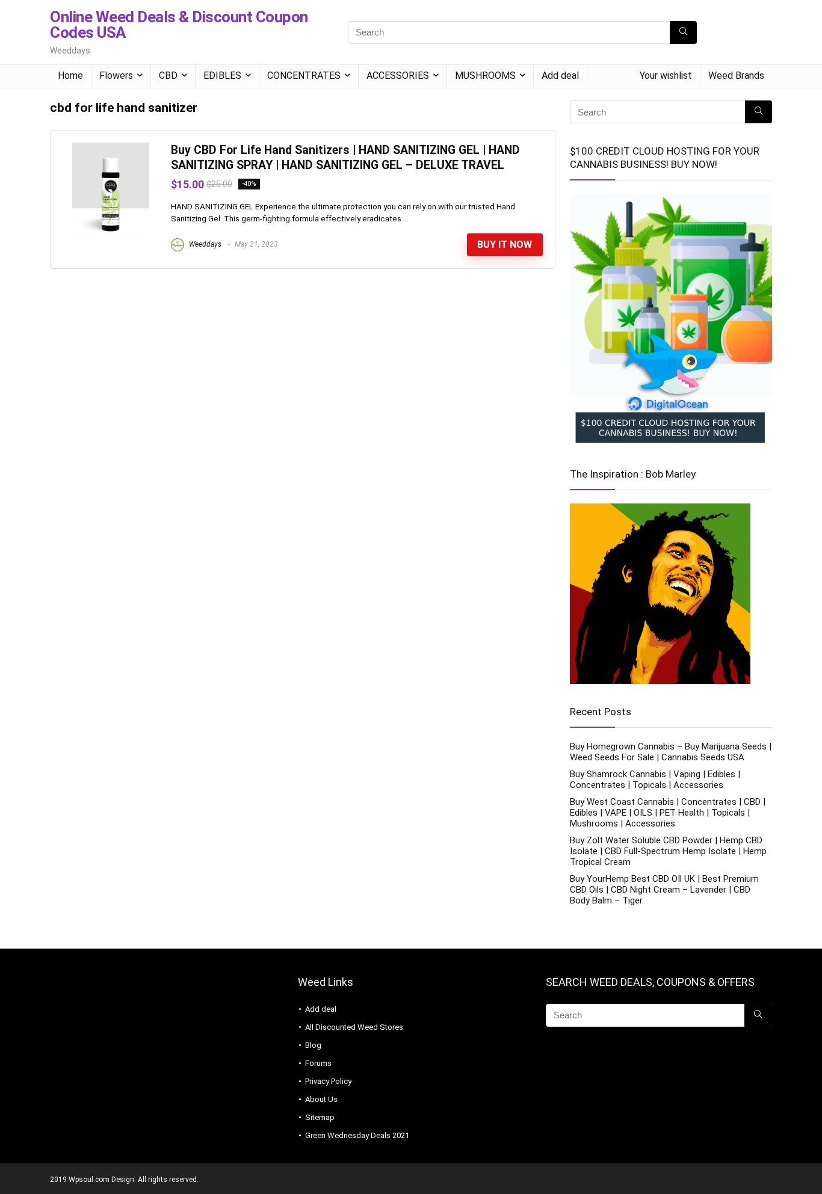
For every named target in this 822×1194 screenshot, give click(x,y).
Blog (313, 1045)
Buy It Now (504, 244)
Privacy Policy (328, 1081)
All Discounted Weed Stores (354, 1027)
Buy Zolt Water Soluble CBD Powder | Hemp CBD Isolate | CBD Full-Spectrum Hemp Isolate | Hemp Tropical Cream (668, 851)
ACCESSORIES (397, 75)
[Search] (683, 32)
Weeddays (204, 244)
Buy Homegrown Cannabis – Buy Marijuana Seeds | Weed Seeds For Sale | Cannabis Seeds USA (670, 752)
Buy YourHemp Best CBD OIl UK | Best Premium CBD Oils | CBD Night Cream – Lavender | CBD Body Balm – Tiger (664, 889)
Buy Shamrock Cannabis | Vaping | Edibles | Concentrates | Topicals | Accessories (655, 779)
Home (70, 75)
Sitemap (320, 1117)
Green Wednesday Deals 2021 (357, 1135)
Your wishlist (666, 75)
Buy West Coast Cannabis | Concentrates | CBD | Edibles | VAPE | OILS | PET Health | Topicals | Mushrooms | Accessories (667, 812)
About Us (321, 1099)
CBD (168, 75)
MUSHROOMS (485, 75)
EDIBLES (222, 75)
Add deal (560, 75)
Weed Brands (736, 75)
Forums (318, 1063)
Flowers (116, 75)
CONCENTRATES (304, 75)
